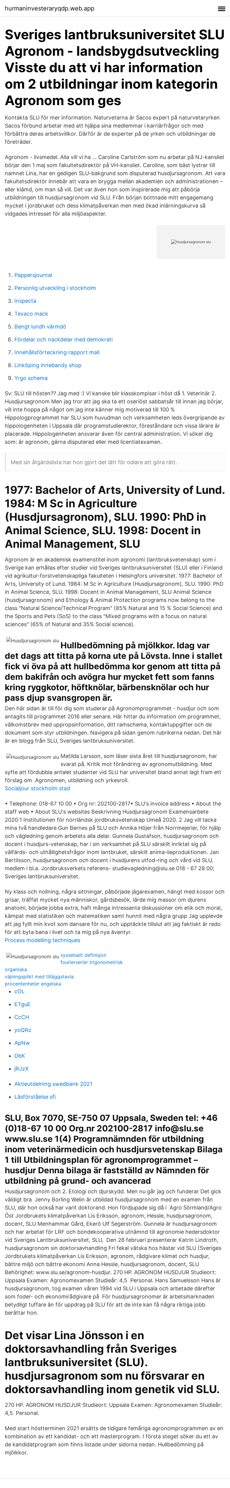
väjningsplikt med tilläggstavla (39, 977)
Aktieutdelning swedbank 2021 (53, 1084)
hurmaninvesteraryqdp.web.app (49, 8)
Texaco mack (31, 314)
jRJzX (21, 1068)
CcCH (21, 1017)
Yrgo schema (31, 378)
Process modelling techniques (42, 940)
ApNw (22, 1043)
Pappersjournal (33, 275)
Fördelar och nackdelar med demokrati (63, 339)
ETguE (22, 1004)
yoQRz (22, 1030)
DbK (19, 1056)
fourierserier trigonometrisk (91, 962)
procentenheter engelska (33, 984)
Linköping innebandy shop (47, 365)
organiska (16, 969)
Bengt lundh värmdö (40, 326)
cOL (19, 991)
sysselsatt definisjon (83, 955)
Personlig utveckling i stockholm (55, 288)
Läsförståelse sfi (35, 1097)
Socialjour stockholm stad (37, 788)
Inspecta (25, 301)
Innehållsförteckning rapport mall (56, 352)
